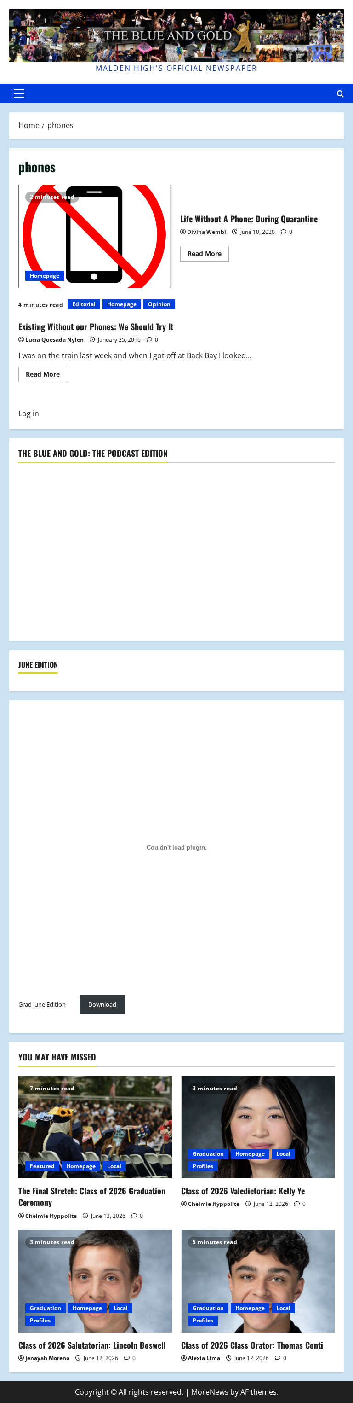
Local (114, 1166)
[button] (19, 93)
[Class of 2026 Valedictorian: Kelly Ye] (258, 1127)
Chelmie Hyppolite (51, 1216)
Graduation (208, 1154)
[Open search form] (340, 94)
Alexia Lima (204, 1358)
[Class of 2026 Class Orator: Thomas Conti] (258, 1281)
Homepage (44, 275)
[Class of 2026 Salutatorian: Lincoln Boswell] (95, 1281)
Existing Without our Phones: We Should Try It (95, 326)
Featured (42, 1166)
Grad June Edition (42, 1004)
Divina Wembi (206, 232)
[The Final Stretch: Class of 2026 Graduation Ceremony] (95, 1127)
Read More (208, 255)
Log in (28, 413)
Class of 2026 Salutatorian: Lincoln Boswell (92, 1345)
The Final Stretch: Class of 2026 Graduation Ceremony (91, 1196)
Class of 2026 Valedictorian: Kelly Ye (243, 1191)
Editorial (84, 304)
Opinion (159, 304)
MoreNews (209, 1392)
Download (102, 1004)
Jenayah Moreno (47, 1358)
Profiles (203, 1166)
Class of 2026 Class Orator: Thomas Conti (252, 1345)
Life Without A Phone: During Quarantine (95, 236)
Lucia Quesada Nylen (54, 339)
